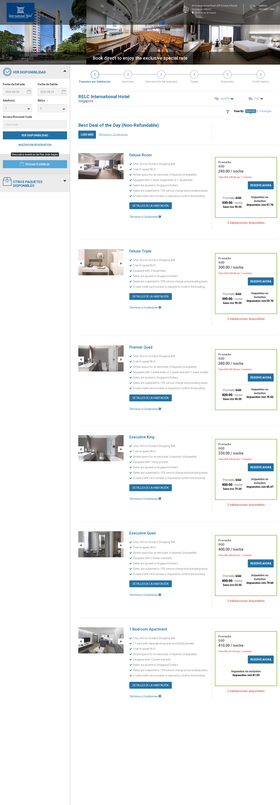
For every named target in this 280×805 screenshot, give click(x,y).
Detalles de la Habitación (151, 205)
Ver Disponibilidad (35, 135)
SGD (257, 98)
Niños (43, 100)
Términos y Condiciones (113, 134)
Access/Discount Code (17, 116)
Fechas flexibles (37, 164)
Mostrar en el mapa (205, 12)
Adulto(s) (9, 100)
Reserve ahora (260, 185)
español (225, 98)
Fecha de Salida (48, 84)
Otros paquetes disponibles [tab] (27, 184)
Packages (266, 111)
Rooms (250, 111)
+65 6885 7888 (266, 9)
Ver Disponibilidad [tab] (29, 72)
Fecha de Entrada (14, 84)
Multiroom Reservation (34, 144)
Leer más (87, 134)
